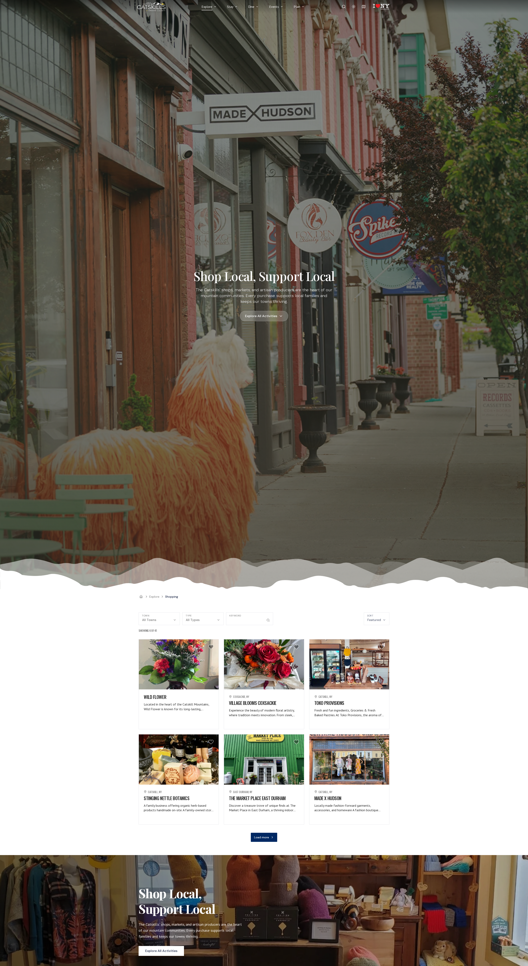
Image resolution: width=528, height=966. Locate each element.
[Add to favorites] (211, 647)
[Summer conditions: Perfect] (353, 6)
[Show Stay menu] (236, 6)
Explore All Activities (261, 316)
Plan (297, 7)
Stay (230, 7)
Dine (251, 7)
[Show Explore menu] (215, 6)
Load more (261, 837)
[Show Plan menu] (303, 6)
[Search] (343, 6)
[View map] (363, 6)
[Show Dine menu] (257, 6)
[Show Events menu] (281, 6)
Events (274, 7)
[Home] (141, 596)
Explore (207, 7)
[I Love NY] (381, 6)
